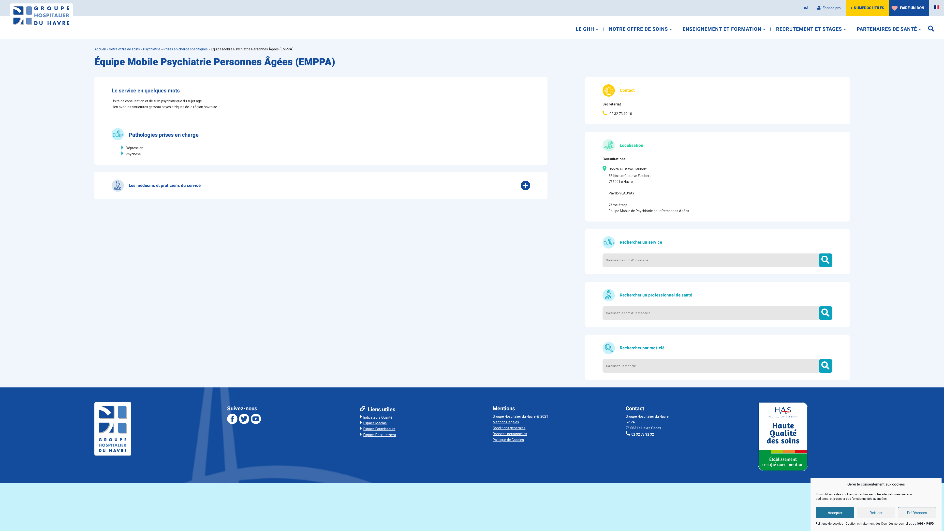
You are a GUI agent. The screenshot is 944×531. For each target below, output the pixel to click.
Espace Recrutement (379, 435)
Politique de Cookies (508, 440)
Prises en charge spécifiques (185, 49)
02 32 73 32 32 (642, 434)
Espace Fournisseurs (379, 429)
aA (806, 8)
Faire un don (912, 8)
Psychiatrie (151, 49)
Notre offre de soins (638, 30)
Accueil (100, 49)
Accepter (835, 513)
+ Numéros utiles (867, 8)
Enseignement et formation (722, 30)
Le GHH (585, 30)
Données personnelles (510, 434)
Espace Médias (375, 423)
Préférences (917, 513)
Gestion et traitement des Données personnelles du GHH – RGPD (890, 524)
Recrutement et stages (809, 30)
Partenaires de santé (887, 30)
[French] (936, 7)
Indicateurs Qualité (377, 417)
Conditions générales (509, 428)
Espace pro (832, 8)
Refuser (876, 513)
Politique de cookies (829, 524)
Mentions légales (506, 422)
